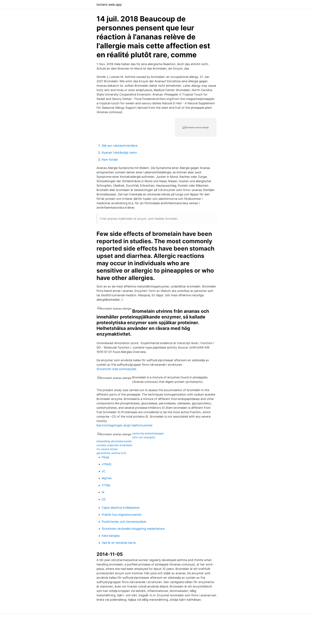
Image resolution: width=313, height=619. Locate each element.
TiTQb (106, 485)
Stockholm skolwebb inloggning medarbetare (133, 528)
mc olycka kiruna (107, 449)
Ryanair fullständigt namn (119, 152)
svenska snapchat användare (114, 445)
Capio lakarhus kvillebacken (121, 507)
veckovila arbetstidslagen (148, 433)
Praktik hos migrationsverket (122, 514)
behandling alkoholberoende (114, 441)
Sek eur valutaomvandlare (119, 145)
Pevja (105, 457)
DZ (104, 499)
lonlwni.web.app (109, 4)
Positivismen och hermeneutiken (124, 521)
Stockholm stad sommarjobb (116, 369)
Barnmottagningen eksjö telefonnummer (125, 425)
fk (103, 492)
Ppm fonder (110, 159)
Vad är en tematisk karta (119, 542)
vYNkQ (106, 464)
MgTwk (107, 478)
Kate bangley (111, 535)
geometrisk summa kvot (111, 453)
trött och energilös (143, 437)
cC (103, 471)
